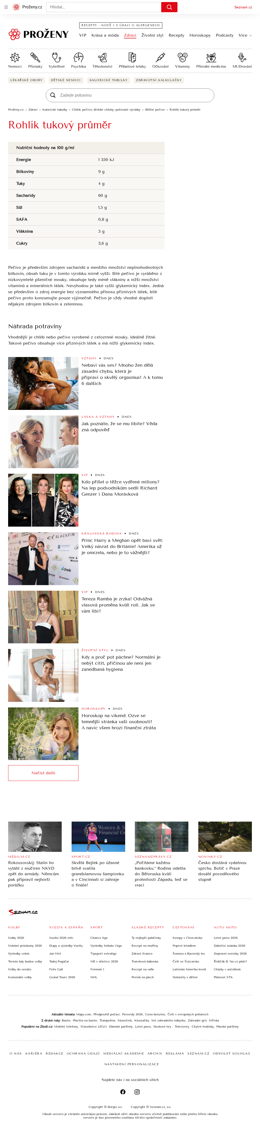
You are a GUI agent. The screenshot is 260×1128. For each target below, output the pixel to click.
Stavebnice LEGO (93, 1026)
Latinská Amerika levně (189, 969)
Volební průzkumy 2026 (25, 945)
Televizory (182, 1026)
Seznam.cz (243, 7)
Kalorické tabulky (109, 80)
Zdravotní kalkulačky (159, 80)
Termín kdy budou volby (25, 961)
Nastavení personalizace (131, 1064)
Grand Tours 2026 (62, 977)
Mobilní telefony (66, 1026)
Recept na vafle (143, 969)
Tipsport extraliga (103, 953)
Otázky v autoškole (227, 969)
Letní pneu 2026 (226, 938)
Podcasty (225, 35)
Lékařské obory (26, 80)
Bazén (66, 1020)
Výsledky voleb (18, 953)
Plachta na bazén (85, 1020)
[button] (43, 383)
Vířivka (214, 1020)
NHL (93, 977)
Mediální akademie (123, 1053)
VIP (82, 35)
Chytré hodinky (203, 1026)
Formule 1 (97, 969)
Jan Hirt (55, 953)
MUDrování (242, 66)
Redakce (54, 1053)
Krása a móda (105, 35)
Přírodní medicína (211, 66)
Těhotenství (102, 66)
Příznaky (35, 66)
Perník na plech (143, 977)
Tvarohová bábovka (145, 961)
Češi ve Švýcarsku (186, 961)
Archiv (155, 1053)
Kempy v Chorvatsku (187, 938)
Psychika (78, 66)
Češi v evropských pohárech (188, 1014)
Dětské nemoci (66, 80)
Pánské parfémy (227, 1026)
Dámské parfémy (121, 1026)
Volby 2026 (16, 938)
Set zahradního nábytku (168, 1020)
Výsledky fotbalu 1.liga (106, 945)
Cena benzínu (155, 1014)
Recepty (176, 35)
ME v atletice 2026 (104, 961)
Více (243, 35)
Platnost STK (223, 977)
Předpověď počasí (106, 1014)
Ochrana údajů (83, 1053)
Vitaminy (182, 66)
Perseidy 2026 (132, 1014)
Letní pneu (143, 1026)
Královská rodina (102, 533)
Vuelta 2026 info (61, 938)
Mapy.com (83, 1014)
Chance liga (98, 938)
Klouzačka (141, 1020)
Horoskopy (200, 35)
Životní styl (152, 35)
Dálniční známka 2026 (229, 945)
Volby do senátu (19, 969)
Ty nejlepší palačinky (146, 938)
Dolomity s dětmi (185, 977)
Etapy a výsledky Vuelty (66, 945)
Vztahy (89, 358)
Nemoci (15, 66)
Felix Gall (56, 969)
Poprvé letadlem (184, 945)
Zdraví (130, 35)
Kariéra (34, 1053)
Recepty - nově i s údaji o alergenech (121, 25)
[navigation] (6, 7)
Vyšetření (56, 66)
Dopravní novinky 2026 (230, 953)
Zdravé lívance (142, 953)
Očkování (160, 66)
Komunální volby (20, 977)
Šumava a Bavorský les (189, 953)
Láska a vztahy (98, 417)
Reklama (175, 1053)
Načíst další (43, 772)
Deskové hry (162, 1026)
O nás (16, 1053)
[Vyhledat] (169, 7)
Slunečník (125, 1020)
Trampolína (107, 1020)
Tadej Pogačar (59, 961)
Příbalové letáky (132, 66)
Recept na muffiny (145, 945)
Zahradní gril (197, 1020)
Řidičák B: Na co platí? (230, 961)
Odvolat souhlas (232, 1053)
